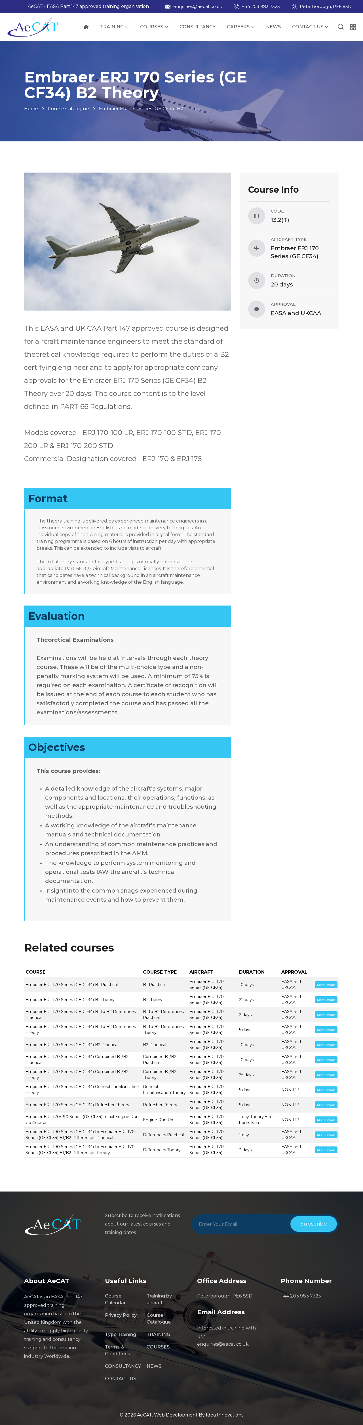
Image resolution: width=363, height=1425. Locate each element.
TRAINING (112, 26)
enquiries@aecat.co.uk (197, 6)
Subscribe (313, 1224)
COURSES (151, 26)
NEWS (273, 26)
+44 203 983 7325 (261, 6)
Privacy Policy (121, 1315)
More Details (326, 985)
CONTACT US (307, 26)
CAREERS (238, 26)
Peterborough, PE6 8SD (326, 6)
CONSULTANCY (198, 26)
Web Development (176, 1415)
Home (31, 108)
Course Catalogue (68, 108)
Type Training (120, 1334)
